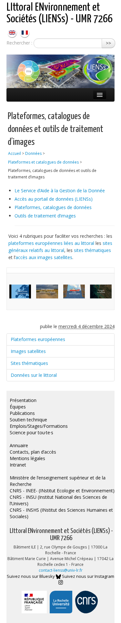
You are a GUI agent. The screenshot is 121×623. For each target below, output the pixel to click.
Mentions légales (27, 458)
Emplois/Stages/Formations (39, 426)
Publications (22, 413)
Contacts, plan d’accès (33, 452)
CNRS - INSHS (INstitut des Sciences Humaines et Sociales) (61, 513)
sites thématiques (92, 250)
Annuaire (19, 445)
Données (33, 153)
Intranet (18, 465)
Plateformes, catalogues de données (53, 207)
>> (108, 43)
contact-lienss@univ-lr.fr (61, 570)
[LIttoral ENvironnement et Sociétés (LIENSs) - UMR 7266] (12, 32)
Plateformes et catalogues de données (43, 162)
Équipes (18, 407)
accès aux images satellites (43, 257)
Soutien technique (28, 420)
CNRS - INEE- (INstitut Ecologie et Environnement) (62, 490)
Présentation (23, 400)
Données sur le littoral (34, 375)
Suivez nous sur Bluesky (31, 576)
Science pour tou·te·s (31, 432)
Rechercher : (19, 43)
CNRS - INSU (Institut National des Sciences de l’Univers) (58, 500)
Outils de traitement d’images (45, 216)
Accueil (14, 153)
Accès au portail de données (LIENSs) (54, 199)
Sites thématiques (29, 363)
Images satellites (28, 351)
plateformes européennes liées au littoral (51, 243)
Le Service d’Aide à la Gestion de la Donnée (60, 190)
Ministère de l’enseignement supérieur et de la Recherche (58, 481)
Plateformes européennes (38, 339)
